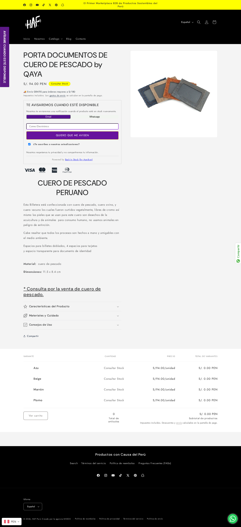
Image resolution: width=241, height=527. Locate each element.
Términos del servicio (93, 463)
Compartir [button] (33, 336)
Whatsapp (94, 116)
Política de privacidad (109, 518)
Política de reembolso (122, 463)
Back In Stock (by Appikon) (79, 159)
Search (74, 463)
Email (48, 116)
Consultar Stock (59, 83)
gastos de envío (58, 95)
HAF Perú (36, 518)
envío (179, 422)
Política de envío (155, 518)
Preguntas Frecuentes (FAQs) (154, 463)
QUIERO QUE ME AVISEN (72, 135)
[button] (55, 38)
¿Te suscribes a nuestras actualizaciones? (56, 144)
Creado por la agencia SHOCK (56, 518)
